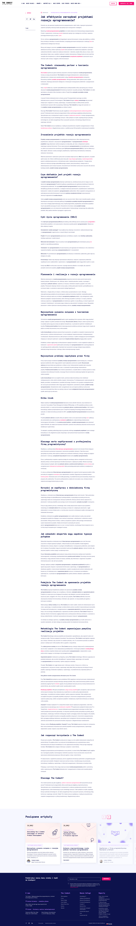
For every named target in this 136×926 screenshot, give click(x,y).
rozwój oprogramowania (52, 31)
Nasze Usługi (64, 900)
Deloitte (57, 683)
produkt (61, 33)
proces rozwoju (88, 464)
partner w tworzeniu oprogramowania (71, 782)
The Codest (44, 72)
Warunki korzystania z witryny (50, 923)
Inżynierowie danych (84, 911)
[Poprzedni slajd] (104, 817)
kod (91, 241)
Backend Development (85, 900)
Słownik (62, 908)
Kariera (62, 906)
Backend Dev (83, 906)
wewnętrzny (57, 474)
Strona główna (64, 896)
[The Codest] (7, 4)
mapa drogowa (72, 159)
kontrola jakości (45, 476)
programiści (91, 221)
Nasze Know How (65, 904)
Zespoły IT (82, 904)
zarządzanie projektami (76, 56)
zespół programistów (87, 159)
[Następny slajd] (108, 817)
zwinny (76, 100)
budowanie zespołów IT (66, 707)
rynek (60, 35)
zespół (45, 87)
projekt (62, 49)
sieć (88, 417)
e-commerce (63, 420)
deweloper (85, 141)
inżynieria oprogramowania (75, 77)
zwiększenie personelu (75, 115)
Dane (90, 41)
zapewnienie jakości (52, 344)
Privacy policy (40, 923)
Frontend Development (85, 902)
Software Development (85, 898)
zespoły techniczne (52, 709)
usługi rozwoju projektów (71, 689)
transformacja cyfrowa (46, 128)
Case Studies (64, 902)
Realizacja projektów (46, 689)
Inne (81, 913)
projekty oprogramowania (59, 79)
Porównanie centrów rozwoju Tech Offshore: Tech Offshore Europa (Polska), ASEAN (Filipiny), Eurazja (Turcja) (104, 911)
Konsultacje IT (83, 896)
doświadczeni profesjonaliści (57, 466)
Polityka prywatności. (74, 887)
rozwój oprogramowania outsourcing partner (80, 110)
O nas (62, 898)
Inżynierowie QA (83, 915)
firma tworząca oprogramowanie (64, 449)
